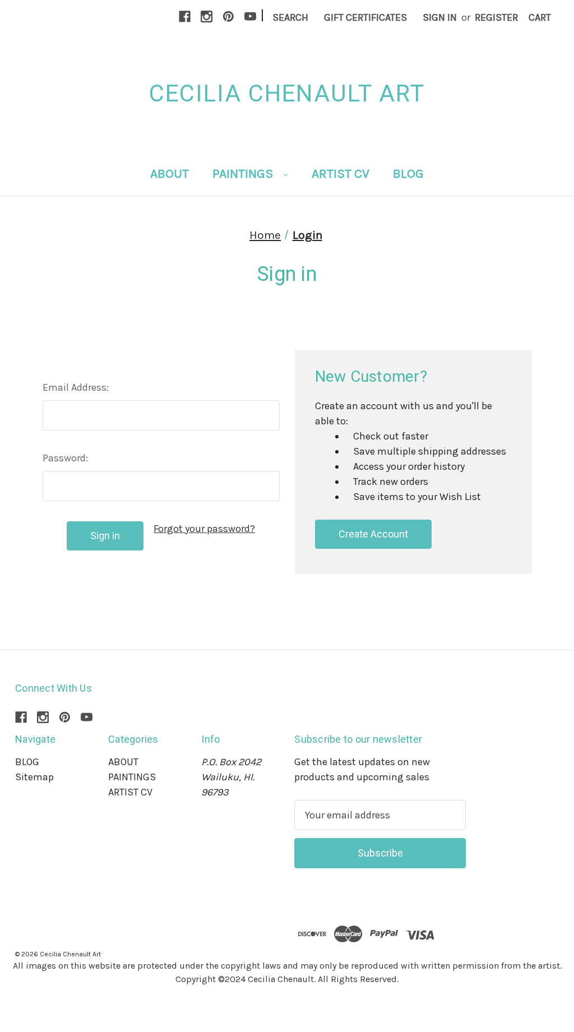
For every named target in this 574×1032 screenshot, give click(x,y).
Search (290, 17)
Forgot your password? (204, 528)
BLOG (408, 173)
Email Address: (76, 387)
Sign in (440, 17)
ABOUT (169, 173)
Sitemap (34, 777)
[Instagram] (206, 16)
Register (496, 17)
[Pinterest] (228, 16)
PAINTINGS (244, 173)
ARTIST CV (340, 173)
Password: (65, 458)
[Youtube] (250, 16)
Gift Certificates (365, 17)
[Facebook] (185, 16)
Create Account (373, 534)
